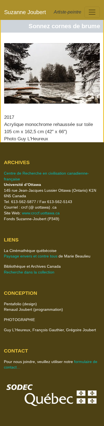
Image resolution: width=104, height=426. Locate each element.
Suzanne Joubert (25, 12)
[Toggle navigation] (92, 12)
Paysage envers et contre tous (30, 256)
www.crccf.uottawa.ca (41, 213)
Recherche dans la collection (29, 272)
